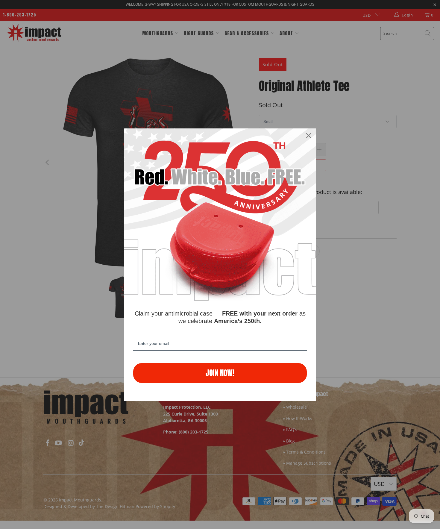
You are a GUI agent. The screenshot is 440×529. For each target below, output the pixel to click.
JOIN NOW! (220, 372)
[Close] (308, 135)
